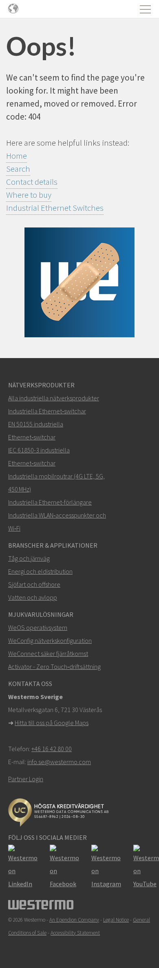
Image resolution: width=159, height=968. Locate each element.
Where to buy (28, 194)
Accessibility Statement (75, 932)
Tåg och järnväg (29, 558)
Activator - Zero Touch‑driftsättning (54, 666)
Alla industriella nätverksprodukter (53, 398)
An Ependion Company (74, 919)
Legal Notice (116, 919)
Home (16, 155)
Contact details (31, 181)
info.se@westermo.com (59, 762)
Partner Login (25, 779)
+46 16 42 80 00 (51, 749)
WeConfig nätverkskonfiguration (50, 640)
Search (18, 168)
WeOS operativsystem (37, 627)
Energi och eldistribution (40, 571)
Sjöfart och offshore (34, 584)
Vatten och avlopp (32, 597)
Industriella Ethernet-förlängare (50, 502)
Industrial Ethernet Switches (55, 207)
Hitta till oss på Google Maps (51, 723)
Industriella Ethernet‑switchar (47, 411)
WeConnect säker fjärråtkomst (48, 653)
